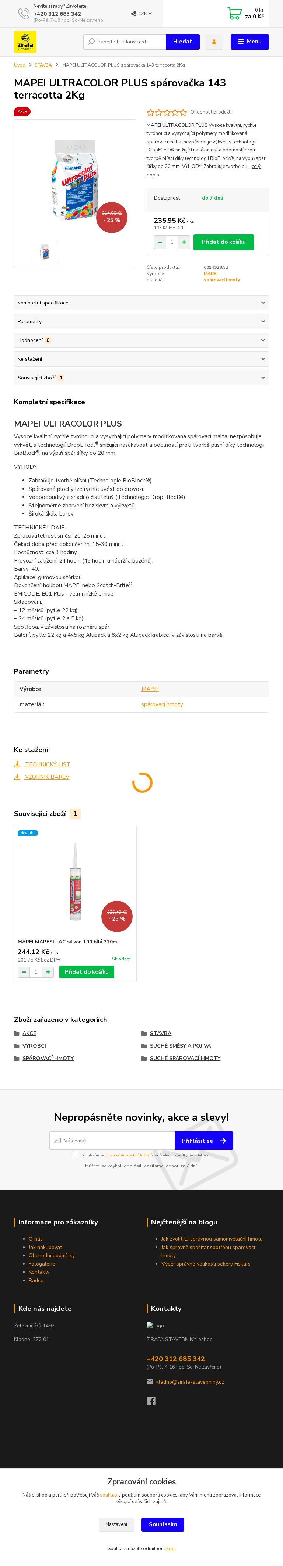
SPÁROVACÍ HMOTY (48, 1058)
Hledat (182, 41)
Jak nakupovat (45, 1247)
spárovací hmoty (222, 280)
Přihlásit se (198, 1141)
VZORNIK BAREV (46, 777)
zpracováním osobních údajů (129, 1155)
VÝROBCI (34, 1045)
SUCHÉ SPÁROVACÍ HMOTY (185, 1058)
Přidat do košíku (224, 242)
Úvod (19, 65)
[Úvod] (46, 42)
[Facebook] (154, 1403)
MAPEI (210, 274)
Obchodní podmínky (52, 1255)
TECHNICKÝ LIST (47, 764)
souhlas (108, 1495)
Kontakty (39, 1272)
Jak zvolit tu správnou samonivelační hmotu (212, 1238)
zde (170, 1548)
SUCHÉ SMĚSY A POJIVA (180, 1045)
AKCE (29, 1033)
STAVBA (43, 65)
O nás (36, 1238)
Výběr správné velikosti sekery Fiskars (206, 1263)
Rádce (36, 1280)
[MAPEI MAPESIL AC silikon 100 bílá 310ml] (75, 881)
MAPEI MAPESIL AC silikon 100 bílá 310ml (68, 942)
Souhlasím (163, 1524)
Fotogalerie (42, 1263)
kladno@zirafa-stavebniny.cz (190, 1381)
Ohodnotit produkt (210, 112)
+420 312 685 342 (57, 14)
